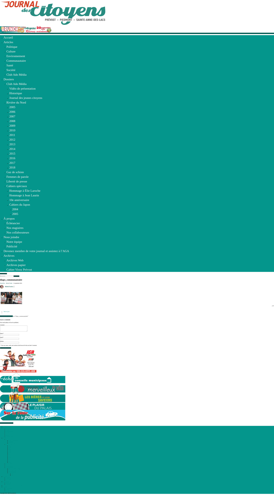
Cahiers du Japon (19, 204)
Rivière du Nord (16, 102)
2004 (15, 209)
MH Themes (20, 493)
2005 (12, 107)
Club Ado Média (16, 74)
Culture (10, 51)
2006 (12, 111)
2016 (12, 158)
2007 (12, 116)
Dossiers (9, 79)
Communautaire (16, 60)
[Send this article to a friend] (3, 308)
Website (2, 341)
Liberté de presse (16, 181)
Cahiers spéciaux (16, 186)
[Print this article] (4, 308)
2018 (12, 167)
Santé (9, 65)
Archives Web (14, 260)
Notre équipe (14, 241)
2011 (12, 135)
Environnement (15, 56)
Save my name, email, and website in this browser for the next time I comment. (19, 345)
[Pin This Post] (2, 308)
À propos (9, 218)
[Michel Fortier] (2, 286)
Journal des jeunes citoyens (25, 97)
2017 (12, 162)
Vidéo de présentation (22, 88)
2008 (12, 121)
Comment (2, 325)
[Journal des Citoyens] (137, 13)
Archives (9, 255)
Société (10, 70)
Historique (15, 93)
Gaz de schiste (15, 172)
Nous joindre (11, 237)
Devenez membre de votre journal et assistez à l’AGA (36, 251)
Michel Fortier (9, 283)
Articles (8, 42)
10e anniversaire (19, 200)
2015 (12, 153)
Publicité (11, 246)
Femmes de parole (17, 176)
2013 (12, 144)
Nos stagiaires (14, 227)
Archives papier (16, 265)
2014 (12, 149)
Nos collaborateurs (17, 232)
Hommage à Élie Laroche (24, 190)
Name (1, 333)
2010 (12, 130)
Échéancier (13, 223)
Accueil (8, 37)
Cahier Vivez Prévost (19, 269)
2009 (12, 125)
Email (1, 337)
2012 (12, 139)
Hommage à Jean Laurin (24, 195)
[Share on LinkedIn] (0, 308)
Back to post (6, 311)
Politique (11, 46)
